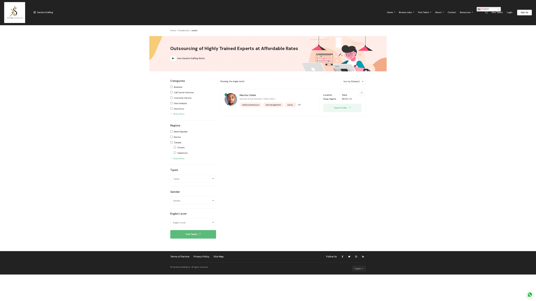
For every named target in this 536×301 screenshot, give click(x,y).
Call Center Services (184, 92)
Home (390, 12)
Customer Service (183, 98)
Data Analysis (180, 103)
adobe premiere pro (250, 105)
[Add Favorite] (361, 92)
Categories (177, 81)
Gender (175, 192)
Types (174, 170)
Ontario (181, 147)
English (485, 9)
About (438, 12)
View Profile (340, 107)
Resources (465, 12)
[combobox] (193, 178)
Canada (177, 142)
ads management (273, 105)
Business (178, 87)
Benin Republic (181, 131)
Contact (452, 12)
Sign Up (524, 12)
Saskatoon (182, 153)
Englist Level (178, 213)
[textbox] (193, 179)
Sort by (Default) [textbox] (352, 81)
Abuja (325, 99)
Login (509, 12)
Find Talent (424, 12)
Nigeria (332, 99)
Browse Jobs (405, 12)
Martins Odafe (248, 95)
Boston (177, 137)
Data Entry (179, 108)
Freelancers (183, 30)
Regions (175, 125)
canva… (290, 105)
